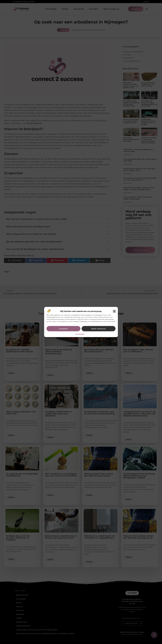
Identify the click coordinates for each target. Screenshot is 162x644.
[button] (114, 311)
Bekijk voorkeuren (98, 329)
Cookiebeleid (79, 334)
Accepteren (63, 329)
